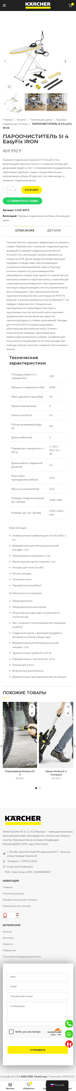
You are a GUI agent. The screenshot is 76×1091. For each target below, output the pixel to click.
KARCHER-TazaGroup (34, 1076)
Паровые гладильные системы (36, 215)
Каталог (22, 119)
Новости (8, 944)
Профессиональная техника (20, 899)
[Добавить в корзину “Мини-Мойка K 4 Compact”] (68, 713)
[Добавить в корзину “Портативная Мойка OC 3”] (32, 713)
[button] (22, 200)
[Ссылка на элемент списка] (38, 861)
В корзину (31, 189)
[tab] (25, 230)
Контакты (8, 937)
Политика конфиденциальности (22, 956)
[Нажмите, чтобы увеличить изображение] (9, 86)
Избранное (9, 950)
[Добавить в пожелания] (32, 707)
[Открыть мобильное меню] (4, 5)
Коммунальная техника (17, 905)
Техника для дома (41, 119)
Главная (8, 119)
